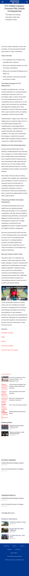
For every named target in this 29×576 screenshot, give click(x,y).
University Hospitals (7, 345)
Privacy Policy (6, 546)
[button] (2, 2)
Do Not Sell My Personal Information (14, 556)
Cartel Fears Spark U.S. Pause (18, 522)
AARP (3, 337)
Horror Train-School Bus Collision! (18, 405)
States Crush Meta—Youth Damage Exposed (17, 432)
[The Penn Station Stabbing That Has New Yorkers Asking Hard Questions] (4, 387)
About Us (14, 546)
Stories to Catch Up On (9, 519)
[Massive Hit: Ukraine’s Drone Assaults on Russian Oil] (4, 401)
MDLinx (3, 341)
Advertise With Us (13, 552)
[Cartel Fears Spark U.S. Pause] (4, 523)
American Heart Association (9, 350)
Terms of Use (17, 549)
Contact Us (22, 546)
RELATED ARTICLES (6, 374)
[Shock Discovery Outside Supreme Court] (4, 427)
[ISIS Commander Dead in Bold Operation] (4, 394)
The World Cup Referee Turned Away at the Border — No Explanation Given (17, 379)
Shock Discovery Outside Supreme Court (17, 426)
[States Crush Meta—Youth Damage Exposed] (4, 433)
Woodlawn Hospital (7, 333)
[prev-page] (2, 418)
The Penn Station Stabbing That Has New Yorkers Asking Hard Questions (17, 386)
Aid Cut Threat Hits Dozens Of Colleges (12, 469)
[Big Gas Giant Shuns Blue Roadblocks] (4, 530)
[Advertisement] (14, 35)
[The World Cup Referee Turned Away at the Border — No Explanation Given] (4, 379)
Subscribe (9, 549)
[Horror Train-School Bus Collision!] (4, 408)
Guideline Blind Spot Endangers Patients (12, 463)
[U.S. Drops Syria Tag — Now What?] (4, 537)
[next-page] (4, 418)
